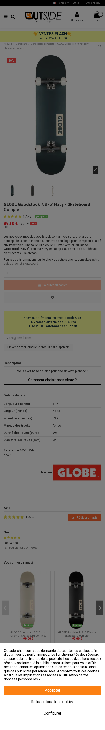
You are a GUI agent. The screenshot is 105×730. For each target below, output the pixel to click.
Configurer (52, 713)
